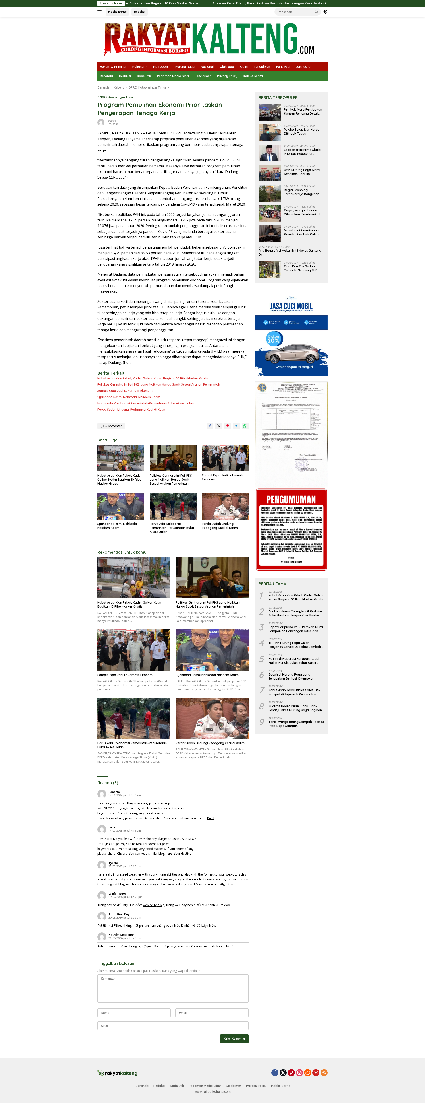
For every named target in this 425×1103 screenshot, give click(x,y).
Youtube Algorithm (220, 884)
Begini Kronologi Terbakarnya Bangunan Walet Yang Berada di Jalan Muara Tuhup (301, 192)
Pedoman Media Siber (173, 76)
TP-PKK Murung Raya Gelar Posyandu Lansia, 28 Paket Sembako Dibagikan (296, 645)
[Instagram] (299, 1073)
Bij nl (210, 818)
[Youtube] (315, 1073)
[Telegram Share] (236, 426)
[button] (316, 11)
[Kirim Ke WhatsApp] (245, 426)
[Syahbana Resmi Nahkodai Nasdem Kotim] (120, 506)
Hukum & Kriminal (113, 67)
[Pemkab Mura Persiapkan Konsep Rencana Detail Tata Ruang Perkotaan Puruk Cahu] (270, 112)
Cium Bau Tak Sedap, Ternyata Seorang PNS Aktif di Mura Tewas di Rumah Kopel (300, 268)
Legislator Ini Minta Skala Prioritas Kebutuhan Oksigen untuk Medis (302, 152)
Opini (244, 67)
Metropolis (161, 67)
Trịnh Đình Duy (118, 914)
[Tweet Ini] (218, 426)
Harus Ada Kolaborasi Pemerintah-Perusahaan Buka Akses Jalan (145, 403)
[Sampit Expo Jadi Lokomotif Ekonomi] (225, 458)
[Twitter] (283, 1073)
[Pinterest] (291, 1073)
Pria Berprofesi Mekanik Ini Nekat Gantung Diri (290, 252)
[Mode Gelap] (325, 12)
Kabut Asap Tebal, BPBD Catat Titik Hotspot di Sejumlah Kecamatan (294, 692)
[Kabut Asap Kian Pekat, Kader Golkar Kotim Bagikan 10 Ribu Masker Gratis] (120, 458)
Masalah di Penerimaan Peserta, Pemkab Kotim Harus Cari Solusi (301, 232)
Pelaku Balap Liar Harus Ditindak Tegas (301, 132)
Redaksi (139, 11)
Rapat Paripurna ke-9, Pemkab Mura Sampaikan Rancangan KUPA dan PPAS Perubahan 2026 (296, 629)
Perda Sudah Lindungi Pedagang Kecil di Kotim (131, 410)
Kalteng (138, 67)
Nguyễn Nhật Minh (121, 935)
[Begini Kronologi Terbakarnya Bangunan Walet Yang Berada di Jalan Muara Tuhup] (270, 193)
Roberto (114, 792)
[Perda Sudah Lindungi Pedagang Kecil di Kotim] (225, 506)
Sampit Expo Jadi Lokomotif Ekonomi (125, 391)
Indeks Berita (117, 11)
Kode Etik (144, 76)
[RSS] (324, 1073)
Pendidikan (262, 67)
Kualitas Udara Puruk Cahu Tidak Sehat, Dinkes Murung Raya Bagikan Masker (295, 708)
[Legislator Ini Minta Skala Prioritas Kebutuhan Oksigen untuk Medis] (270, 153)
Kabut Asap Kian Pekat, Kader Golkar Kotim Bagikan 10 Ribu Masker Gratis (152, 378)
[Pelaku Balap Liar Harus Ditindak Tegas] (270, 132)
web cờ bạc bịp (153, 905)
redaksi (111, 121)
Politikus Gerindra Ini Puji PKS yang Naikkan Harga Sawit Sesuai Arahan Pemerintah (158, 384)
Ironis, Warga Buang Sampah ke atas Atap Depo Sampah (296, 724)
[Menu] (100, 12)
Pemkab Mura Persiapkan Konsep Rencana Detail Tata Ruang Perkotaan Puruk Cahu (303, 111)
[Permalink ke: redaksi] (100, 122)
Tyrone (113, 863)
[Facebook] (274, 1073)
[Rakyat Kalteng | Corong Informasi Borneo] (209, 39)
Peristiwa (283, 67)
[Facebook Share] (210, 426)
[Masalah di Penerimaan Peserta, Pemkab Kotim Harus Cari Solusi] (270, 233)
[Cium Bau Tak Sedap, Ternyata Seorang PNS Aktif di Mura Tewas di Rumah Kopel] (270, 269)
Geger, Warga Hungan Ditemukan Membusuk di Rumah (302, 212)
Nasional (207, 67)
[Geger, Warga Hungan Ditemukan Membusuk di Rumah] (270, 213)
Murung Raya (185, 67)
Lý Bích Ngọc (117, 893)
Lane (111, 827)
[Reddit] (307, 1073)
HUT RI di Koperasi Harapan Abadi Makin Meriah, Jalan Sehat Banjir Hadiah (294, 661)
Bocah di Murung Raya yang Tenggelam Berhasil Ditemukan (291, 676)
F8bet (118, 925)
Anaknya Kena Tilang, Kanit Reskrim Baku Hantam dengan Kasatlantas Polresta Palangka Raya (234, 3)
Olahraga (227, 67)
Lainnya (301, 67)
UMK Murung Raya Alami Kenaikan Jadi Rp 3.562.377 (302, 172)
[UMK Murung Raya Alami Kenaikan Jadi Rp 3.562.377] (270, 173)
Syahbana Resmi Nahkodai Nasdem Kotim (128, 397)
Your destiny (182, 853)
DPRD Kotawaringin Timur (115, 97)
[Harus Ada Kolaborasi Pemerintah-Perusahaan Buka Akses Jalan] (173, 506)
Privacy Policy (227, 76)
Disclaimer (203, 76)
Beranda (106, 76)
